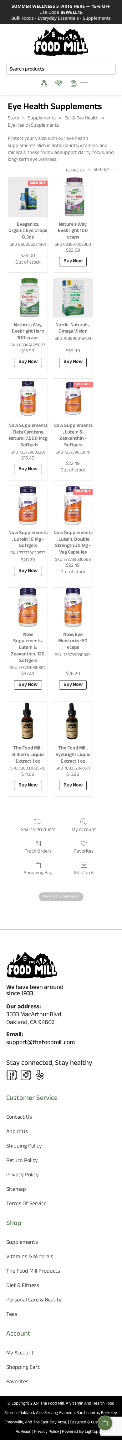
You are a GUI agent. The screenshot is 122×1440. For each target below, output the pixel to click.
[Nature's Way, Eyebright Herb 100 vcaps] (28, 298)
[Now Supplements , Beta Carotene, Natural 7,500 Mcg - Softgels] (28, 398)
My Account (84, 829)
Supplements (42, 118)
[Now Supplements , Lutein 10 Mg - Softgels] (28, 505)
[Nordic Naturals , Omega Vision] (73, 298)
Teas (11, 1315)
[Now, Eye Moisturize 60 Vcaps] (73, 607)
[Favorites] (60, 83)
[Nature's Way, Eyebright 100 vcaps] (73, 197)
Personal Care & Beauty (34, 1301)
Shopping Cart (23, 1368)
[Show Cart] (75, 83)
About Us (17, 1132)
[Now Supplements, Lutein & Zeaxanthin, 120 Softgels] (28, 607)
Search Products (38, 829)
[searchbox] (61, 69)
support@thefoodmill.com (40, 1043)
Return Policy (22, 1161)
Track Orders (38, 851)
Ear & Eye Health (81, 118)
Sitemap (16, 1190)
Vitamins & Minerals (29, 1257)
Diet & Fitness (22, 1286)
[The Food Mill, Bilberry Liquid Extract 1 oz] (28, 721)
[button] (105, 1423)
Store (13, 118)
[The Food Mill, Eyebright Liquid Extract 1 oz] (73, 721)
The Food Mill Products (33, 1272)
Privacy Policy (22, 1175)
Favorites (84, 851)
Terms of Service (26, 1204)
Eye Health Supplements (33, 126)
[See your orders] (45, 83)
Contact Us (19, 1118)
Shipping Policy (24, 1147)
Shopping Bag (38, 872)
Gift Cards (84, 872)
